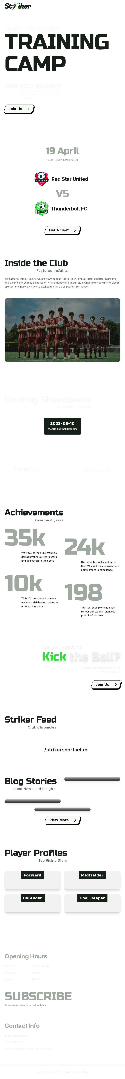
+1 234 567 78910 (15, 1042)
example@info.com (16, 1035)
